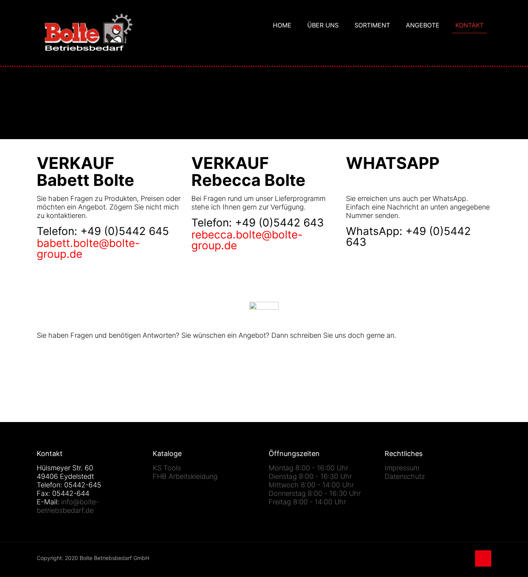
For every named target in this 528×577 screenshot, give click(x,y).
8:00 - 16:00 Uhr (321, 468)
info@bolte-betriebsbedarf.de (68, 506)
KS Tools (167, 468)
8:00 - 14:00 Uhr (327, 485)
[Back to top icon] (483, 558)
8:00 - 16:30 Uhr (325, 476)
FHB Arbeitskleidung (185, 476)
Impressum (402, 468)
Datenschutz (405, 476)
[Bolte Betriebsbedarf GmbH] (88, 33)
